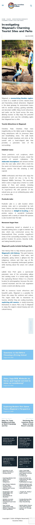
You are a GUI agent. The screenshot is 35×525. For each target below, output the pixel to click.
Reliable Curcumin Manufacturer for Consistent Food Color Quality (9, 501)
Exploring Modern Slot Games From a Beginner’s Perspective (17, 407)
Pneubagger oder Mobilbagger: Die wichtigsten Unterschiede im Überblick (8, 494)
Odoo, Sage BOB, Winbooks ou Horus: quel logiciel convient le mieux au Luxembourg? (17, 380)
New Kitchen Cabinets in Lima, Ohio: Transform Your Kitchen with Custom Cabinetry (9, 486)
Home (3, 19)
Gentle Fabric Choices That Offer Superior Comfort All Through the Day (25, 507)
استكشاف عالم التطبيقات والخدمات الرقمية (25, 492)
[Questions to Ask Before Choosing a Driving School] (17, 343)
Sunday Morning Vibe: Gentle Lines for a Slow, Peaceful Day (25, 500)
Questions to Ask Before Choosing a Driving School (15, 353)
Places (9, 19)
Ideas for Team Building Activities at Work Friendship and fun (9, 423)
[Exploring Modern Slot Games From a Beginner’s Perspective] (17, 397)
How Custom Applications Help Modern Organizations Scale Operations (9, 507)
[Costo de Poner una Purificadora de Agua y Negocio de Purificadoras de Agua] (25, 452)
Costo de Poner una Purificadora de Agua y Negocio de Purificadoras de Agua (25, 461)
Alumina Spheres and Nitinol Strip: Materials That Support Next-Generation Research (25, 486)
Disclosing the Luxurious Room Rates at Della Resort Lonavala (27, 423)
